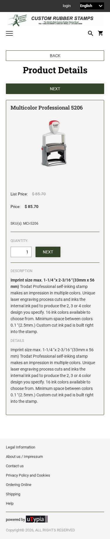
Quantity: (19, 241)
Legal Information (20, 447)
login (67, 6)
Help (9, 503)
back (55, 55)
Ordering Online (18, 484)
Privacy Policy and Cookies (28, 475)
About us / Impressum (24, 456)
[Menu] (9, 34)
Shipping (13, 494)
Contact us (15, 466)
